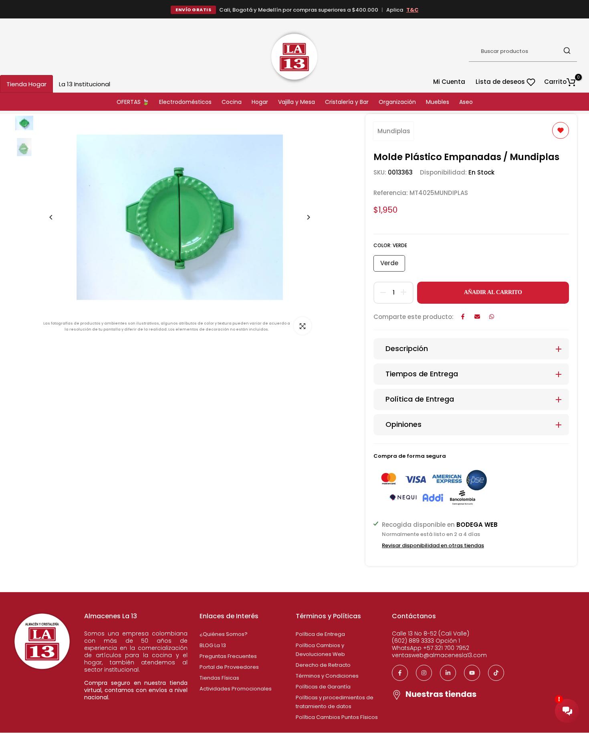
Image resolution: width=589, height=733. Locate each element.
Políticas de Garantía (323, 686)
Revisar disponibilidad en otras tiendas (433, 545)
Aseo (466, 102)
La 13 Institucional (84, 84)
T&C (412, 10)
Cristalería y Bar (347, 102)
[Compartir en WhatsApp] (491, 316)
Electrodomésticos (185, 102)
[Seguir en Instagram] (424, 673)
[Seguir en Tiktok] (496, 673)
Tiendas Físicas (219, 678)
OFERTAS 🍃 (133, 102)
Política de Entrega (320, 634)
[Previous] (57, 217)
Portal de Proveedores (229, 667)
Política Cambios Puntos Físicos (337, 717)
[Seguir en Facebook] (400, 673)
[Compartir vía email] (477, 316)
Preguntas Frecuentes (228, 656)
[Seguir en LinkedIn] (448, 673)
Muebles (437, 102)
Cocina (232, 102)
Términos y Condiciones (327, 676)
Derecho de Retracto (323, 665)
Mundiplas (393, 131)
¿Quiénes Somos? (224, 634)
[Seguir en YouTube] (472, 673)
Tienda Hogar (26, 84)
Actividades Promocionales (236, 688)
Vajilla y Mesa (296, 102)
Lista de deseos (501, 81)
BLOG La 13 (213, 645)
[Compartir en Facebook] (463, 316)
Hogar (260, 102)
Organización (397, 102)
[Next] (302, 217)
